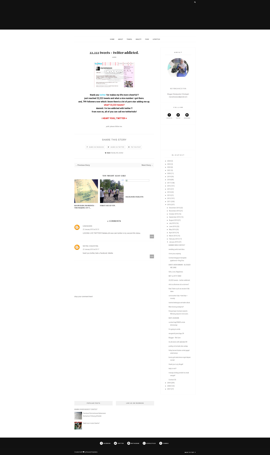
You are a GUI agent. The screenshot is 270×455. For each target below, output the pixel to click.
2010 (169, 204)
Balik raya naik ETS (134, 197)
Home (112, 39)
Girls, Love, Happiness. (176, 272)
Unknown (87, 226)
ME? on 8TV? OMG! (175, 276)
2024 (169, 161)
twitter (103, 95)
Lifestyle (156, 39)
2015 (169, 189)
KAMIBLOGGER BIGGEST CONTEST (85, 409)
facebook (169, 118)
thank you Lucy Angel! (176, 364)
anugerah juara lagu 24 (176, 333)
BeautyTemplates (92, 452)
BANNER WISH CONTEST (177, 245)
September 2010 (174, 217)
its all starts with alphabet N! (178, 342)
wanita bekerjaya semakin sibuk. (179, 302)
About (120, 39)
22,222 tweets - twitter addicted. (179, 280)
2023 (169, 164)
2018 (169, 180)
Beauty (138, 39)
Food (147, 39)
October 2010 (173, 214)
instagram (187, 118)
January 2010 (173, 242)
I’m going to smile (174, 329)
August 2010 (173, 220)
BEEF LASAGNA (174, 318)
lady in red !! (172, 368)
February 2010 (174, 239)
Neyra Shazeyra (90, 246)
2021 (169, 170)
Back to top (189, 452)
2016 (169, 186)
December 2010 (174, 208)
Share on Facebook (96, 147)
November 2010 (174, 211)
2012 (169, 198)
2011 (169, 201)
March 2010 (173, 236)
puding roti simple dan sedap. (178, 346)
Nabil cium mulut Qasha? (91, 423)
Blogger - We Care (175, 338)
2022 (169, 167)
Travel (129, 39)
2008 (169, 386)
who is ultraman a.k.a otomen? (179, 284)
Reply (151, 236)
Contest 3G (172, 380)
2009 (169, 383)
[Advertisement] (135, 15)
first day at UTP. (107, 206)
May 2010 (172, 229)
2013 (169, 195)
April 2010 (172, 233)
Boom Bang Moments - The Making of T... (84, 207)
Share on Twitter (117, 147)
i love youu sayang (175, 253)
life (117, 153)
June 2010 (172, 226)
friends (113, 153)
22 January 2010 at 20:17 (91, 249)
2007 (169, 389)
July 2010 (172, 223)
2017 (169, 183)
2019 (169, 176)
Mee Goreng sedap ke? (176, 307)
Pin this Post (136, 147)
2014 (169, 192)
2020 (169, 173)
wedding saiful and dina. (177, 249)
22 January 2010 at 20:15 (91, 229)
